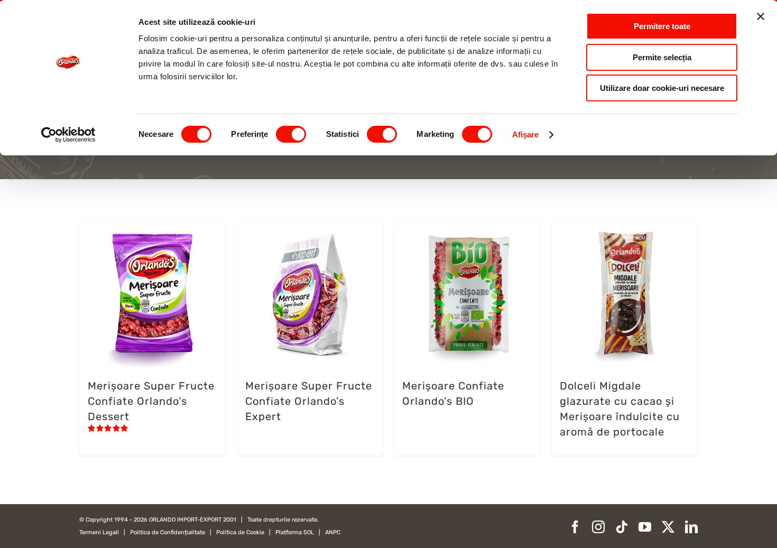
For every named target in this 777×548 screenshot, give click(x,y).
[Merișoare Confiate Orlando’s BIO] (467, 295)
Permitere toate (662, 26)
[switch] (291, 134)
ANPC (332, 532)
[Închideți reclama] (760, 16)
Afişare (525, 134)
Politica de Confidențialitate (167, 532)
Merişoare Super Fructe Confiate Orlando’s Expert (308, 401)
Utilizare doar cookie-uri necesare (662, 87)
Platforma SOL (294, 532)
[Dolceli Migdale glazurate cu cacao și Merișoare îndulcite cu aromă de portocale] (625, 295)
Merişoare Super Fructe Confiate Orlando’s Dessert (151, 401)
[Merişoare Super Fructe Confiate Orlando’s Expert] (310, 295)
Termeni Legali (99, 532)
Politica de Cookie (240, 532)
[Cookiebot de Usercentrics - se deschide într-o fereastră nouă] (68, 135)
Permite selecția (662, 57)
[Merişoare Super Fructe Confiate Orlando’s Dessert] (153, 295)
